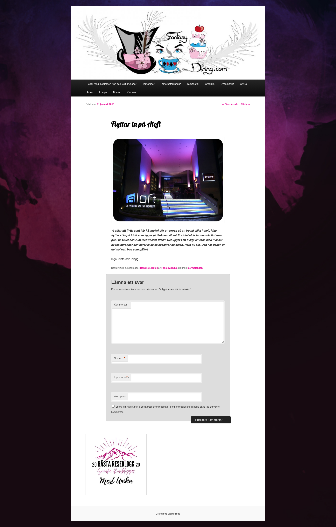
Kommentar (121, 304)
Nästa (245, 104)
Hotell (154, 268)
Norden (117, 92)
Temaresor (148, 84)
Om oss (131, 92)
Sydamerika (227, 84)
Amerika (209, 84)
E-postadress (121, 377)
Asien (90, 92)
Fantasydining (169, 268)
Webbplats (120, 396)
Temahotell (193, 84)
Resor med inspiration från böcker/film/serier (111, 84)
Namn (119, 358)
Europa (103, 92)
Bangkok (145, 268)
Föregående (230, 104)
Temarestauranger (170, 84)
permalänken (195, 268)
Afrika (243, 84)
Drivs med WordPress (168, 513)
